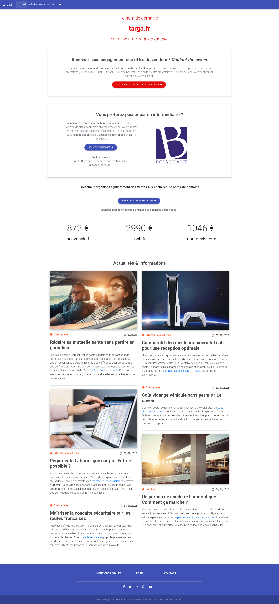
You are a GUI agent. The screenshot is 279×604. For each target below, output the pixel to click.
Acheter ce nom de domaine (44, 4)
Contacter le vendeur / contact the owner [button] (137, 84)
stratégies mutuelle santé (102, 370)
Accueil (22, 4)
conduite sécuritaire (90, 537)
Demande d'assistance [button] (99, 147)
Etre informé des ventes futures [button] (137, 201)
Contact (170, 573)
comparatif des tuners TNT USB (182, 370)
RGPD (139, 573)
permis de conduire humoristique (195, 517)
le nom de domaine (139, 18)
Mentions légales (108, 573)
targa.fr (139, 28)
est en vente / (139, 39)
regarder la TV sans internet (107, 481)
